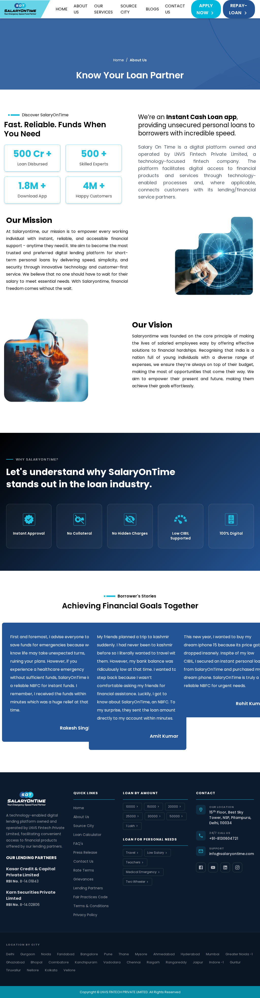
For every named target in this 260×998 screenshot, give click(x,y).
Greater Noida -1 (239, 954)
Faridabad (65, 954)
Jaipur (198, 962)
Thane (124, 954)
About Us (81, 9)
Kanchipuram (86, 962)
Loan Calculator (87, 834)
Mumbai (212, 954)
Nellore (33, 970)
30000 (153, 816)
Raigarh (153, 962)
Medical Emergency (141, 872)
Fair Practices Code (90, 897)
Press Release (85, 852)
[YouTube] (213, 867)
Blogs (152, 9)
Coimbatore (58, 962)
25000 (131, 816)
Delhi (10, 954)
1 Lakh (130, 826)
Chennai (134, 962)
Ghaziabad (15, 962)
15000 (151, 806)
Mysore (141, 954)
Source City (129, 9)
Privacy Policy (85, 914)
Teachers (133, 862)
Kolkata (51, 970)
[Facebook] (201, 867)
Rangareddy (176, 962)
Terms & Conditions (91, 905)
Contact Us (175, 9)
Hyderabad (190, 954)
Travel (130, 852)
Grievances (83, 879)
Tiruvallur (13, 970)
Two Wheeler (135, 881)
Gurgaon (27, 954)
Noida (46, 954)
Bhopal (36, 962)
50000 (175, 816)
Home (62, 9)
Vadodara (112, 962)
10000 (130, 806)
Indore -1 (216, 962)
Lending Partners (88, 888)
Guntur (235, 962)
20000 (173, 806)
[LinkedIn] (225, 867)
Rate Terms (83, 870)
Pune (108, 954)
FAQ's (78, 843)
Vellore (69, 970)
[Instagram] (237, 867)
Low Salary (155, 852)
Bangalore (89, 954)
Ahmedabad (164, 954)
